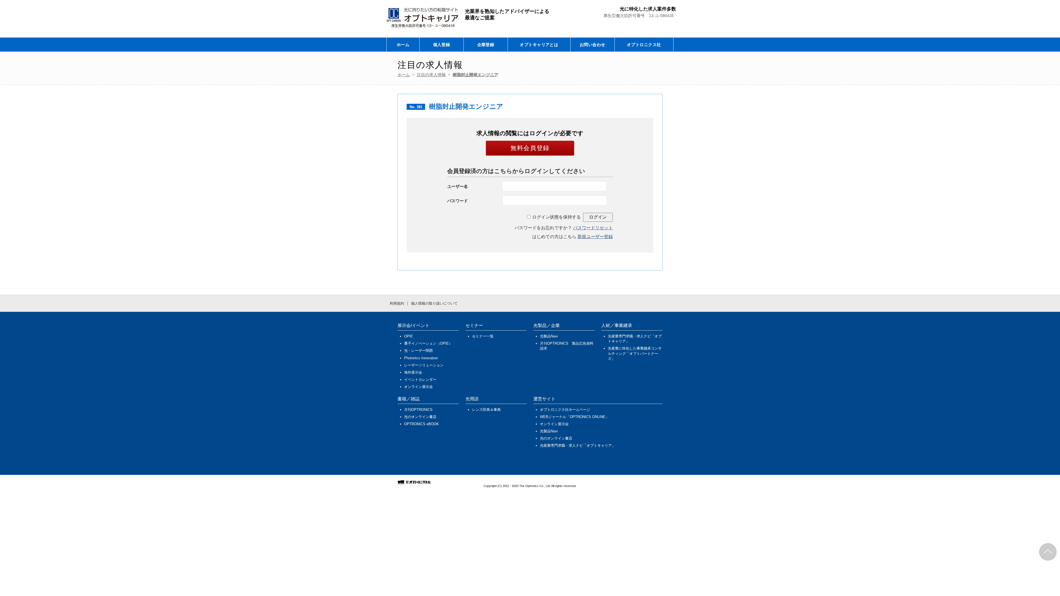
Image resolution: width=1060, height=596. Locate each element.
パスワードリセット (593, 227)
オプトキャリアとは (539, 44)
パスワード (457, 200)
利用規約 (397, 303)
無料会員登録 (530, 148)
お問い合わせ (592, 44)
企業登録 (485, 44)
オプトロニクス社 (644, 44)
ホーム (403, 44)
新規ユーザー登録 (595, 236)
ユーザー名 (457, 186)
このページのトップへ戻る (1048, 552)
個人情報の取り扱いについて (434, 303)
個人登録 (441, 44)
